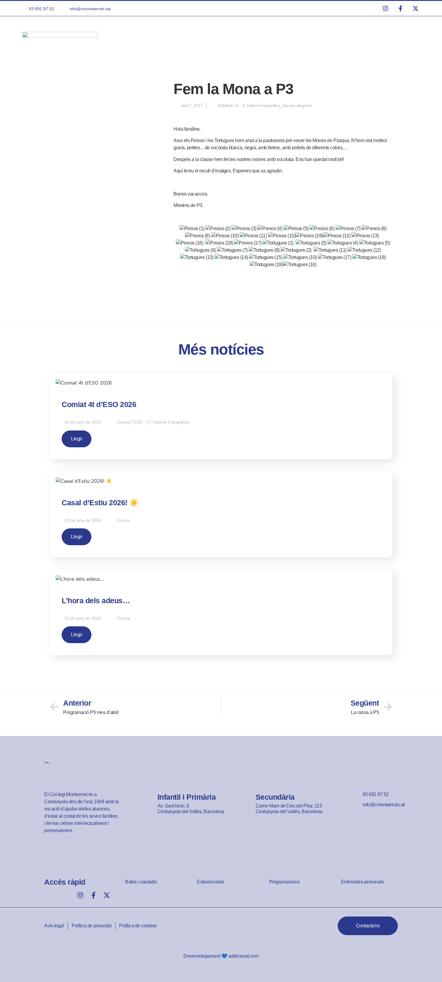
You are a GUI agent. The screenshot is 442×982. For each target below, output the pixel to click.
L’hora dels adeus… (96, 600)
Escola (123, 422)
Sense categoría (297, 105)
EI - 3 (239, 105)
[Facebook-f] (93, 895)
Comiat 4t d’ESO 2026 (99, 404)
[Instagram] (80, 895)
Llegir (76, 438)
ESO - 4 (141, 422)
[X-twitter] (106, 895)
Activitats (225, 105)
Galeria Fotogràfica (264, 105)
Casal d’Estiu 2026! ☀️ (100, 502)
